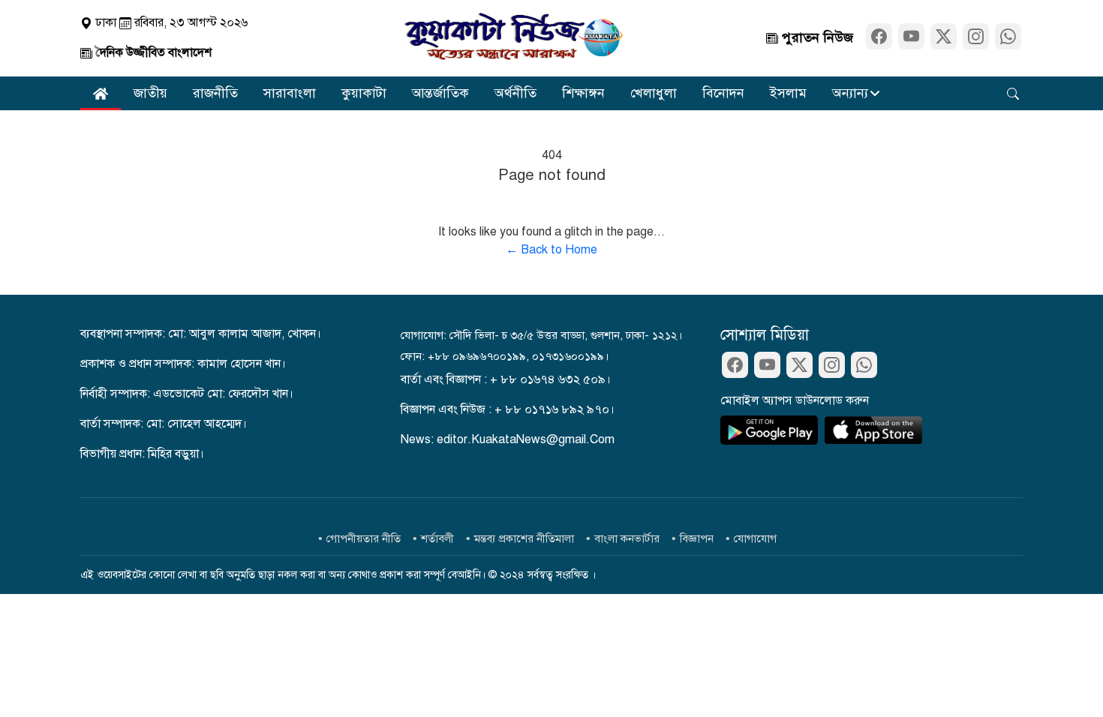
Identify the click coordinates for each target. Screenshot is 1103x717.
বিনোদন (723, 93)
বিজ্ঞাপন (697, 538)
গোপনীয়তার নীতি (363, 538)
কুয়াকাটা (363, 93)
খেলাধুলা (653, 93)
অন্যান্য (850, 93)
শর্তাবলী (437, 538)
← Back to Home (551, 249)
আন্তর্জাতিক (440, 93)
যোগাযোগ (755, 538)
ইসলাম (788, 93)
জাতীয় (150, 93)
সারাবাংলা (289, 93)
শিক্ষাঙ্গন (583, 93)
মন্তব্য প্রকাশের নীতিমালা (524, 538)
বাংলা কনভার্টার (627, 538)
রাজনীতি (215, 93)
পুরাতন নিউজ (815, 37)
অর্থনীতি (515, 93)
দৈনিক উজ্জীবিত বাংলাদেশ (152, 52)
